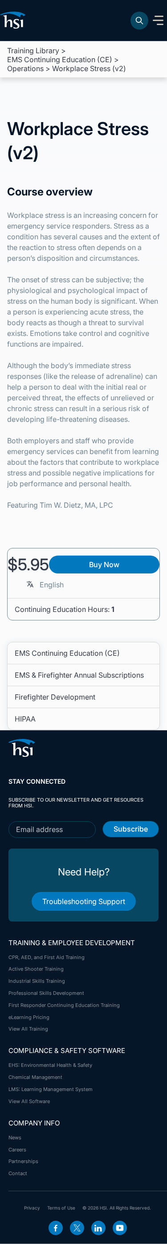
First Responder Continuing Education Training (64, 1005)
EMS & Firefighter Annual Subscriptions (79, 675)
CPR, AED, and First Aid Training (46, 957)
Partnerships (23, 1161)
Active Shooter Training (36, 969)
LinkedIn (98, 1228)
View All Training (28, 1029)
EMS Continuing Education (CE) (59, 59)
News (14, 1137)
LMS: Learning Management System (50, 1089)
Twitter (77, 1228)
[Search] (139, 21)
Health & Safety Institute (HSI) (14, 20)
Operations (25, 68)
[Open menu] (158, 21)
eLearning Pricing (28, 1017)
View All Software (29, 1101)
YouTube (120, 1228)
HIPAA (25, 718)
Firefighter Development (55, 696)
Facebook (56, 1228)
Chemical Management (35, 1077)
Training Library (33, 50)
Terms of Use (61, 1208)
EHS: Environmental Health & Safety (50, 1065)
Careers (17, 1149)
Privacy (32, 1208)
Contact (17, 1173)
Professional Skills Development (46, 993)
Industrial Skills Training (36, 981)
